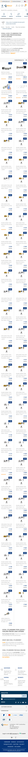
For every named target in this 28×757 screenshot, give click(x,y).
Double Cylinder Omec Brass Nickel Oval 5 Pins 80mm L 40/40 (21, 488)
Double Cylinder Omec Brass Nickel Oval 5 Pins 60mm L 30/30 (6, 450)
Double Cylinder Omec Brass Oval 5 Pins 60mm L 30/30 (6, 168)
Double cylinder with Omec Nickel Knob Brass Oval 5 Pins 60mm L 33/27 (6, 602)
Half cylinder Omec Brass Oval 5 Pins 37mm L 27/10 (6, 205)
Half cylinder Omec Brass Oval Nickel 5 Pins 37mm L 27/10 (21, 224)
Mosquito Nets (8, 744)
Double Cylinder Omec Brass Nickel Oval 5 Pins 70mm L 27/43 (21, 582)
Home (2, 27)
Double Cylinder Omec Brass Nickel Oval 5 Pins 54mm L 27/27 (21, 149)
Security (8, 27)
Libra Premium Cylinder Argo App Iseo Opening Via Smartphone (6, 92)
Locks (12, 27)
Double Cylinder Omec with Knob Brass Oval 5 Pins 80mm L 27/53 (6, 394)
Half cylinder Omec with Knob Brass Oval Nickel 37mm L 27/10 (6, 469)
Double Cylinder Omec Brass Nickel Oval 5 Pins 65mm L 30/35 (6, 563)
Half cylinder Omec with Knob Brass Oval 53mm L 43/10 (21, 356)
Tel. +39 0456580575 (14, 727)
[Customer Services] (26, 707)
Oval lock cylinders (7, 28)
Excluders (17, 746)
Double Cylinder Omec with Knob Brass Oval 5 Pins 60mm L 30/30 (6, 262)
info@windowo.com (6, 1)
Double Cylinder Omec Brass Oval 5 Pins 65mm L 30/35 (21, 243)
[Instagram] (18, 702)
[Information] (26, 711)
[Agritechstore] (12, 737)
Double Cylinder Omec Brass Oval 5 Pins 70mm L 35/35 (21, 205)
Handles (13, 742)
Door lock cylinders (20, 27)
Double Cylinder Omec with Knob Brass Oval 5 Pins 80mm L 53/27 (6, 544)
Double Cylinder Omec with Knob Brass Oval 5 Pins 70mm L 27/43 (6, 375)
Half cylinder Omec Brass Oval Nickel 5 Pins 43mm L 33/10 (21, 450)
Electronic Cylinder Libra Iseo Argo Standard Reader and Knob (21, 75)
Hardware (7, 742)
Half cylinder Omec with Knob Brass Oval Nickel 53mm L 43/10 (6, 300)
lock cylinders (5, 657)
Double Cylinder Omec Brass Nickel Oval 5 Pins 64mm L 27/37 (21, 318)
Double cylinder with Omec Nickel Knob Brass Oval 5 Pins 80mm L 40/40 (6, 489)
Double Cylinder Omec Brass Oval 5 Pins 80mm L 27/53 (21, 187)
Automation (20, 742)
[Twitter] (20, 702)
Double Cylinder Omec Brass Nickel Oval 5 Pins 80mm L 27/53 (21, 563)
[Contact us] (22, 6)
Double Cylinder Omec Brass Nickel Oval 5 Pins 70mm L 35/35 (21, 544)
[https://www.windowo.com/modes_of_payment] (14, 717)
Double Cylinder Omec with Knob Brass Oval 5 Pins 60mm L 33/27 (6, 507)
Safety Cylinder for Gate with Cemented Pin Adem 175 (5, 620)
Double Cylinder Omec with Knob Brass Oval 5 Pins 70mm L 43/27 (21, 375)
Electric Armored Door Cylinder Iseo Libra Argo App (21, 92)
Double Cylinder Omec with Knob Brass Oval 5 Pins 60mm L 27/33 (21, 431)
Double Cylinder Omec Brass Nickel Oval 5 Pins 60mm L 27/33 (21, 413)
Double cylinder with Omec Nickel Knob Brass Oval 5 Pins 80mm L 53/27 (21, 508)
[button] (16, 6)
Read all (13, 53)
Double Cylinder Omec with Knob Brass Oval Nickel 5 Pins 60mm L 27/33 (6, 112)
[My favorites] (19, 6)
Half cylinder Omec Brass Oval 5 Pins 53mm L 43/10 (21, 394)
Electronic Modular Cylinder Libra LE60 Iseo (6, 73)
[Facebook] (16, 702)
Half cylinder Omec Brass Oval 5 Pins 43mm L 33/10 (21, 601)
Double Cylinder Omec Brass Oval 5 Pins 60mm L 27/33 (6, 224)
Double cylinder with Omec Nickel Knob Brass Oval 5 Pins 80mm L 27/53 (21, 470)
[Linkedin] (25, 702)
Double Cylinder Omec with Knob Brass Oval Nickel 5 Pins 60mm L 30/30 (21, 282)
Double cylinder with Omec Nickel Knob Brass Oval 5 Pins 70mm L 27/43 (6, 583)
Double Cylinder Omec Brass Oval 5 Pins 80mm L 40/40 (6, 281)
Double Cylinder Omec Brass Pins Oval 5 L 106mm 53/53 (21, 262)
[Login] (16, 6)
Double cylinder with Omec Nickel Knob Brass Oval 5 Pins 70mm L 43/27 (21, 527)
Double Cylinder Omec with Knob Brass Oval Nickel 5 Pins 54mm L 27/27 (21, 131)
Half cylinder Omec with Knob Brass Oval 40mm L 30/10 (6, 149)
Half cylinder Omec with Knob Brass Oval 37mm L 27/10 (21, 300)
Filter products (19, 60)
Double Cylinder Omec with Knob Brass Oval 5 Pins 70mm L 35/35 (6, 318)
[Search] (26, 10)
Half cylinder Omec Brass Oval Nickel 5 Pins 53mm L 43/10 (6, 431)
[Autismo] (15, 737)
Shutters (15, 744)
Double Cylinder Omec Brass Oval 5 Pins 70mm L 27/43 (21, 168)
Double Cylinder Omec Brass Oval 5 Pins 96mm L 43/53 (6, 243)
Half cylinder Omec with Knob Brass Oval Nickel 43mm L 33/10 (6, 526)
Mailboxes (10, 746)
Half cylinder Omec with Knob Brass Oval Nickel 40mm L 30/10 (6, 187)
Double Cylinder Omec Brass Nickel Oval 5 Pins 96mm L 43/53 (6, 413)
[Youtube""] (23, 702)
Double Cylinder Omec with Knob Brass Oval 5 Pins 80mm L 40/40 (6, 356)
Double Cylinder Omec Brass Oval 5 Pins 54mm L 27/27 (6, 130)
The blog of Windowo (16, 1)
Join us (24, 695)
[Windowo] (6, 5)
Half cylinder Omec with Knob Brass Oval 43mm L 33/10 (6, 337)
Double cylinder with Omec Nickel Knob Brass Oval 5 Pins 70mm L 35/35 (21, 338)
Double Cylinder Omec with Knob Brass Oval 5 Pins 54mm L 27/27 (21, 111)
